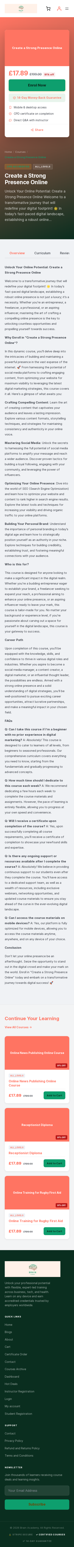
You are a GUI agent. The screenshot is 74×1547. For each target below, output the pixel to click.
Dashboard (12, 1376)
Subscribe (37, 1504)
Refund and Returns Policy (22, 1448)
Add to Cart (54, 1095)
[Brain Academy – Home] (37, 1269)
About (9, 1339)
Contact (10, 1361)
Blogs (8, 1332)
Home (8, 151)
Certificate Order (16, 1354)
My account (12, 1406)
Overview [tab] (17, 253)
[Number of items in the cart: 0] (48, 8)
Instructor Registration (19, 1391)
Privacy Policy (14, 1440)
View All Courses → (18, 1027)
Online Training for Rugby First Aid (36, 1221)
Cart (7, 1346)
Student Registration (18, 1413)
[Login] (59, 8)
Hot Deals (11, 1384)
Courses (20, 151)
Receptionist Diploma (25, 1153)
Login (8, 1399)
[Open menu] (67, 8)
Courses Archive (15, 1369)
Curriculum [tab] (42, 253)
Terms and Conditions (19, 1455)
